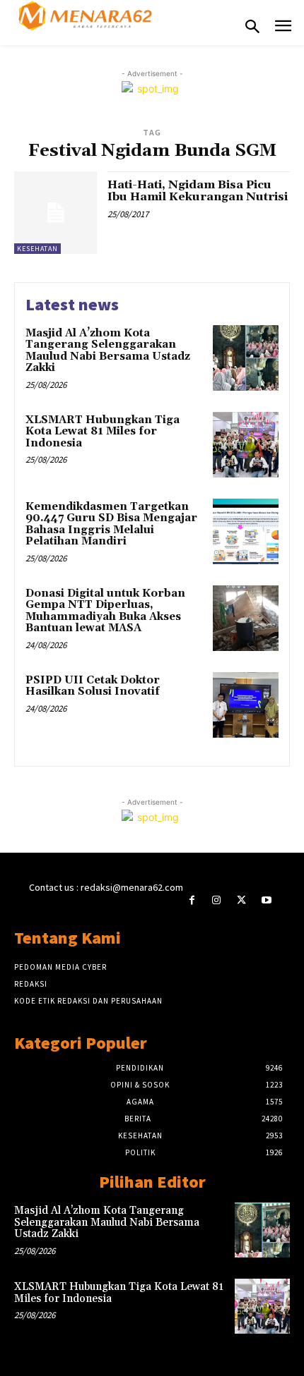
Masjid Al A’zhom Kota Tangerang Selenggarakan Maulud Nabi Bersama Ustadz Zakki (107, 351)
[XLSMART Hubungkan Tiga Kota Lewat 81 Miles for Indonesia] (246, 444)
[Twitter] (241, 900)
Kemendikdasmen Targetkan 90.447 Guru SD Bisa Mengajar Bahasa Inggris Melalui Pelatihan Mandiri (111, 524)
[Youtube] (266, 900)
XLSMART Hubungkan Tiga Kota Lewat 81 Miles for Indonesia (102, 431)
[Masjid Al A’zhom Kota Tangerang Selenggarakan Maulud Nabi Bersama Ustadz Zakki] (246, 358)
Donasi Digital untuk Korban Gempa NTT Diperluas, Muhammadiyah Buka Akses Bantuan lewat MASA (105, 611)
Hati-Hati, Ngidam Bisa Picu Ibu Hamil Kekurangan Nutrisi (197, 191)
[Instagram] (217, 900)
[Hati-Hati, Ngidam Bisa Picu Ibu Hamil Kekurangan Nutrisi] (55, 212)
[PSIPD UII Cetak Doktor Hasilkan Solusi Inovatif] (246, 705)
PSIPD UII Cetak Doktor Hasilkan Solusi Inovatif (92, 686)
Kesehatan (37, 248)
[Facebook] (192, 900)
